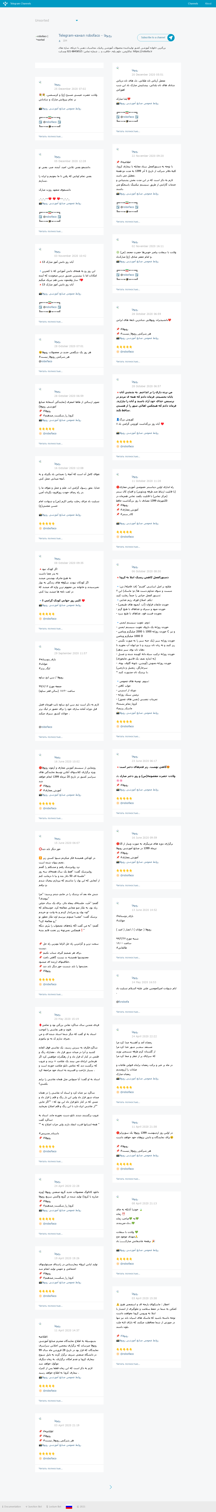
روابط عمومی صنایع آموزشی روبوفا (61, 108)
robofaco (51, 121)
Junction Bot (34, 1506)
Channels (193, 3)
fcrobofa (124, 1001)
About (208, 3)
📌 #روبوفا (122, 1335)
